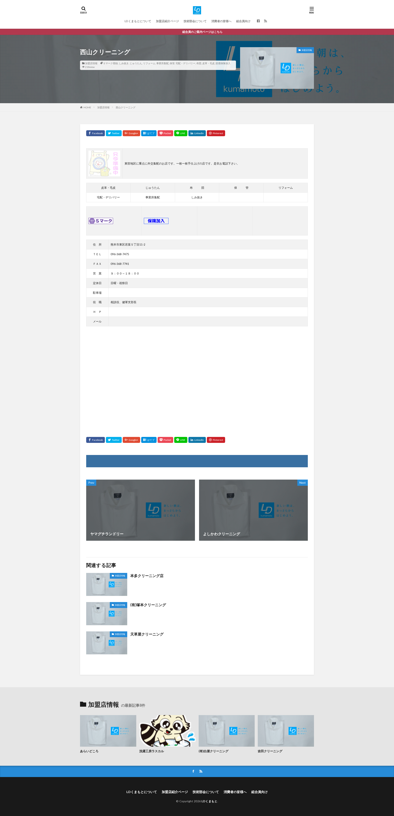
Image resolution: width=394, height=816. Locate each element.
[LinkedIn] (197, 133)
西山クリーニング (125, 107)
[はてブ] (149, 133)
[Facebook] (95, 133)
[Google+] (131, 133)
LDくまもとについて (138, 21)
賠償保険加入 (223, 63)
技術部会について (195, 21)
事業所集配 (162, 63)
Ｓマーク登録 (110, 63)
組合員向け (243, 21)
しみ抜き (124, 63)
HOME (87, 107)
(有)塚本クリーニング (148, 604)
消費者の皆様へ (221, 21)
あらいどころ (89, 751)
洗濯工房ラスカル (151, 751)
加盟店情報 (91, 63)
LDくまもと (209, 801)
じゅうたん (136, 63)
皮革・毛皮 (208, 63)
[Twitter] (114, 133)
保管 (172, 63)
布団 (198, 63)
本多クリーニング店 (147, 575)
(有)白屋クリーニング (213, 751)
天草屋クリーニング (147, 634)
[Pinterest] (216, 133)
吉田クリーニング (270, 751)
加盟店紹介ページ (167, 21)
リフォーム (149, 63)
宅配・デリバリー (185, 63)
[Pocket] (165, 133)
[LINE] (180, 133)
